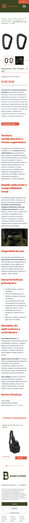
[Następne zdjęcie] (26, 60)
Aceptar (14, 504)
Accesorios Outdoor (17, 18)
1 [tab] (6, 465)
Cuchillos (22, 485)
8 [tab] (18, 465)
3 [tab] (10, 465)
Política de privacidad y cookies (4, 518)
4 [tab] (11, 465)
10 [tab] (22, 465)
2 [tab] (8, 465)
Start (3, 18)
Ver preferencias (14, 513)
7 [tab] (17, 465)
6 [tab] (15, 465)
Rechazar (14, 508)
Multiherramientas (9, 485)
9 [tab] (20, 465)
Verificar (20, 458)
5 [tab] (13, 465)
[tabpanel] (14, 442)
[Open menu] (24, 6)
